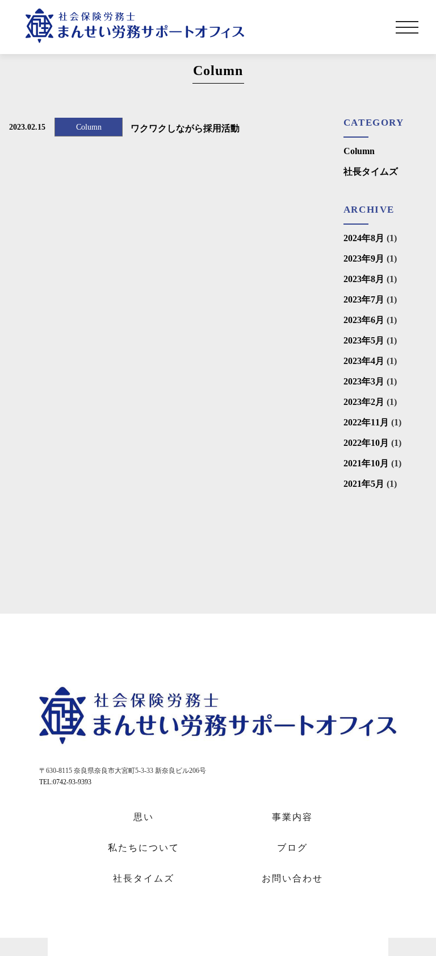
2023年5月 (363, 340)
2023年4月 (363, 361)
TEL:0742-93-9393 (65, 782)
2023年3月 (363, 381)
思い (143, 817)
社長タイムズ (370, 171)
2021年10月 (366, 463)
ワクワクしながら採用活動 (185, 128)
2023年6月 (363, 320)
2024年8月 (363, 238)
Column (359, 151)
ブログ (292, 847)
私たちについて (143, 847)
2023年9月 (363, 258)
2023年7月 (363, 299)
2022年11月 (366, 422)
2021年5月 (363, 484)
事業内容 (292, 817)
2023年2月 (363, 402)
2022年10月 (366, 443)
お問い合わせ (292, 878)
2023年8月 (363, 279)
